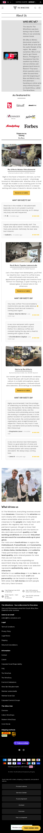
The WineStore (18, 772)
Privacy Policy (6, 631)
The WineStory (7, 678)
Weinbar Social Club (8, 696)
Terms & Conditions (8, 627)
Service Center (21, 793)
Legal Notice (6, 636)
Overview (5, 710)
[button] (2, 8)
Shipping (4, 640)
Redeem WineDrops (9, 719)
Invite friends (6, 724)
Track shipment (21, 799)
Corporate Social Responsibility (12, 664)
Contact (4, 655)
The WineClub (6, 673)
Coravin (4, 659)
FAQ (3, 668)
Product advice (21, 786)
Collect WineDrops (8, 715)
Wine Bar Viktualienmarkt (10, 687)
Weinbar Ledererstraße (9, 691)
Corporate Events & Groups (11, 700)
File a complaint (21, 817)
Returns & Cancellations (10, 645)
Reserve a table (21, 193)
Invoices (21, 811)
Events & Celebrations (9, 682)
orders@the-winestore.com (11, 618)
